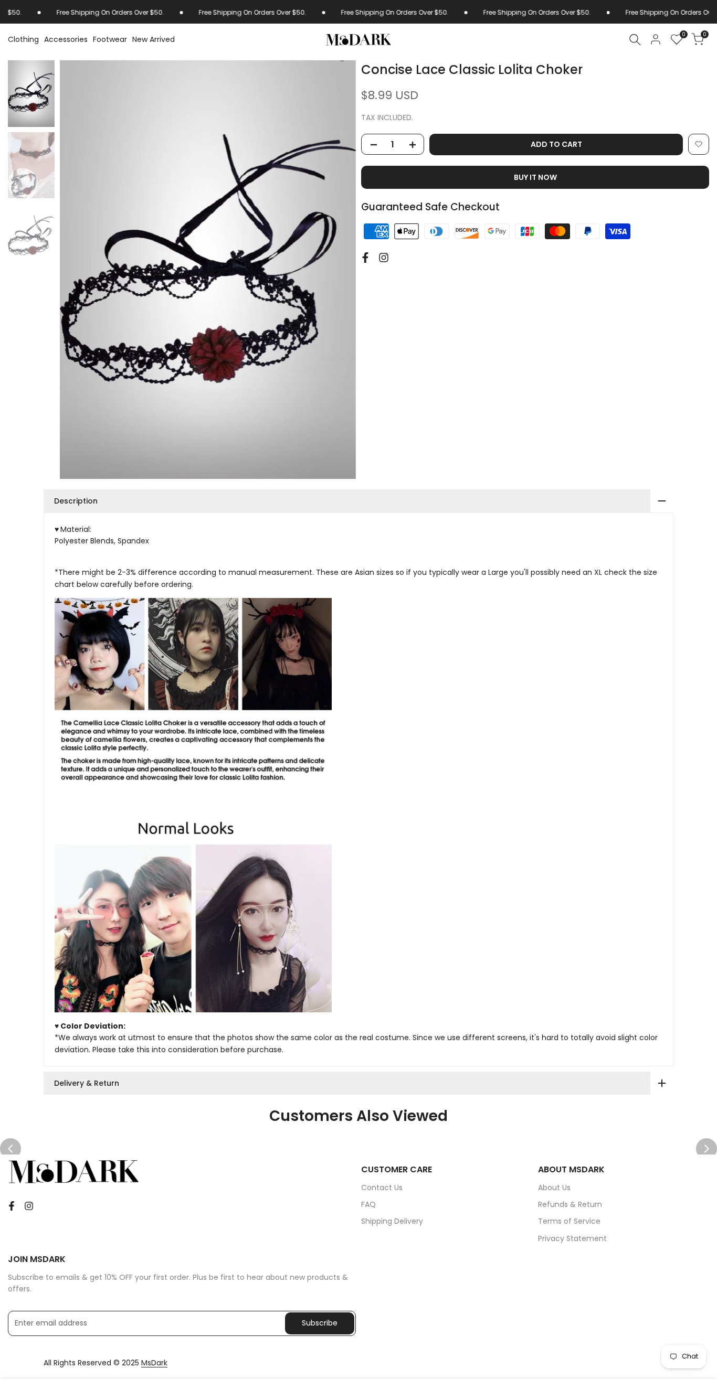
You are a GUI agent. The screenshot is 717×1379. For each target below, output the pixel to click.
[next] (334, 269)
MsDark (154, 1362)
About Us (554, 1187)
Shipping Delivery (392, 1221)
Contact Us (382, 1187)
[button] (698, 144)
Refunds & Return (570, 1204)
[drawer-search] (635, 40)
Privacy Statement (572, 1238)
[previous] (80, 269)
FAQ (368, 1204)
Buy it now (535, 177)
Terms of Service (569, 1221)
